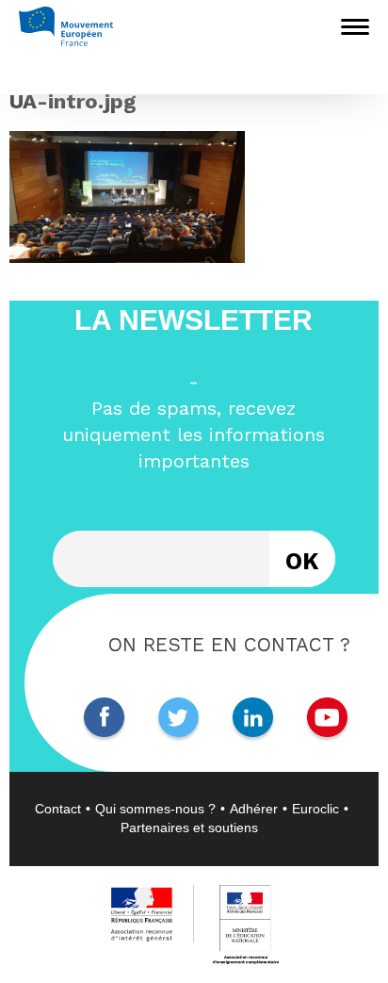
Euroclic (315, 808)
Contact (58, 808)
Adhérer (254, 808)
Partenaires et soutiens (189, 827)
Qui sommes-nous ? (155, 808)
